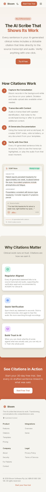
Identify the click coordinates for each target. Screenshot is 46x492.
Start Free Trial (29, 4)
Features (6, 428)
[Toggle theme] (17, 4)
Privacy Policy (30, 453)
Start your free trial (23, 485)
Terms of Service (31, 457)
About (5, 453)
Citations (6, 433)
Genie (27, 433)
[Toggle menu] (40, 3)
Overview (28, 428)
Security (6, 457)
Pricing (5, 442)
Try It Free (23, 61)
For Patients (7, 462)
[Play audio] (8, 212)
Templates (7, 437)
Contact (6, 466)
